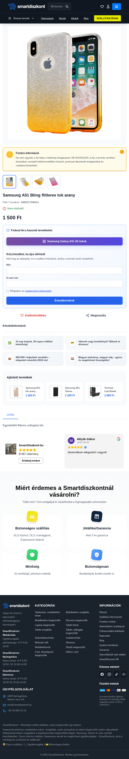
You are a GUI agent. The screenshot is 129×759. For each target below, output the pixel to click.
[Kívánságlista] (102, 7)
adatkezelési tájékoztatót (38, 291)
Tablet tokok (72, 625)
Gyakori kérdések (108, 645)
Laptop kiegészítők (45, 625)
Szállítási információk (110, 617)
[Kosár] (116, 6)
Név (8, 264)
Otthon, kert (72, 651)
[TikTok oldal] (116, 674)
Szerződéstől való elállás (112, 654)
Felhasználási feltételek (111, 631)
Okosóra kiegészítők (77, 620)
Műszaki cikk (41, 642)
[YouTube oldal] (123, 674)
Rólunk (103, 612)
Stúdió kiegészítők (75, 647)
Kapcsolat (104, 635)
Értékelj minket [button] (31, 460)
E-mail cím (12, 277)
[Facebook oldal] (102, 674)
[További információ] (122, 152)
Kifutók (74, 18)
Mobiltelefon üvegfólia (77, 612)
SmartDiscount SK (109, 659)
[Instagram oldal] (109, 674)
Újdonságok (47, 18)
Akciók (62, 18)
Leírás (10, 414)
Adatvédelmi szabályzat (111, 626)
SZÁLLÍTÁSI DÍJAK (107, 18)
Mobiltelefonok (42, 647)
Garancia (104, 649)
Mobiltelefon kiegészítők (47, 620)
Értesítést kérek (64, 300)
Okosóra (70, 642)
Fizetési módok (107, 621)
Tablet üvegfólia (43, 629)
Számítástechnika (44, 637)
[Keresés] (67, 6)
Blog (86, 18)
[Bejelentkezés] (108, 7)
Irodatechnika (73, 637)
